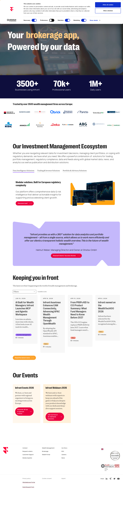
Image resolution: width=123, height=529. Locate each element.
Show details (94, 20)
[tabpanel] (66, 194)
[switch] (51, 20)
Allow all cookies (108, 5)
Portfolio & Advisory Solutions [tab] (75, 170)
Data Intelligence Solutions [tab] (23, 170)
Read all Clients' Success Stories (64, 256)
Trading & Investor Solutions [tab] (48, 170)
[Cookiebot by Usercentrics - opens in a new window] (12, 20)
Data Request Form (28, 487)
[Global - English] (102, 449)
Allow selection (108, 10)
